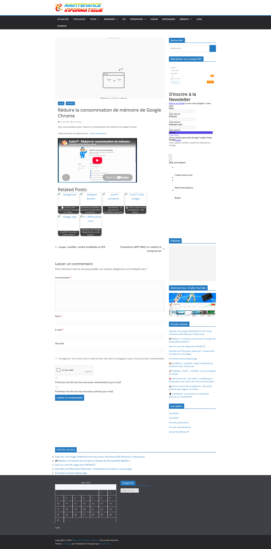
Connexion (174, 418)
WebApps (184, 19)
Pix (124, 19)
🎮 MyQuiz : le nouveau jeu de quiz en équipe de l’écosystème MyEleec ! (93, 460)
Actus (61, 103)
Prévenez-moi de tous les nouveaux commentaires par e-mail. (88, 382)
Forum (154, 19)
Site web (59, 343)
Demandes (109, 19)
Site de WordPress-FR (179, 432)
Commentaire (63, 277)
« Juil (57, 527)
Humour (61, 26)
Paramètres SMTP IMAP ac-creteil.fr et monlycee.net (140, 249)
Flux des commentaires (180, 427)
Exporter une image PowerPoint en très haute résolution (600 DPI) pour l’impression (100, 456)
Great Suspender (98, 133)
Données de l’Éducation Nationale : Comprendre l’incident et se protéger (93, 468)
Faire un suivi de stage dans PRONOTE (187, 346)
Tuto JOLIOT (79, 19)
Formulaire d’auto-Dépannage (183, 358)
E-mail (59, 329)
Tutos (93, 19)
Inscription (174, 413)
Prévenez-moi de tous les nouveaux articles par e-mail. (84, 391)
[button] (98, 19)
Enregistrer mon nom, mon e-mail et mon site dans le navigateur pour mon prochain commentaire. (112, 358)
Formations (136, 19)
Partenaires (168, 19)
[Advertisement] (192, 263)
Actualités (63, 19)
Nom (58, 316)
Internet (70, 103)
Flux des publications (179, 422)
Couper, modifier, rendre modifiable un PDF (81, 247)
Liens (199, 19)
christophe (77, 122)
